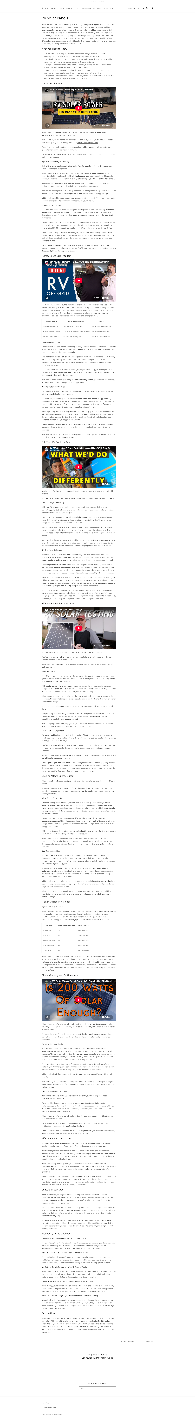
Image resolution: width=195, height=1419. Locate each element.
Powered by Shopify (58, 1414)
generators (70, 362)
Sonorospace (49, 1414)
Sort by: (123, 1341)
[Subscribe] (113, 1388)
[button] (66, 8)
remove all (107, 1357)
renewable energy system (87, 142)
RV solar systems (87, 183)
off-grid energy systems (51, 414)
